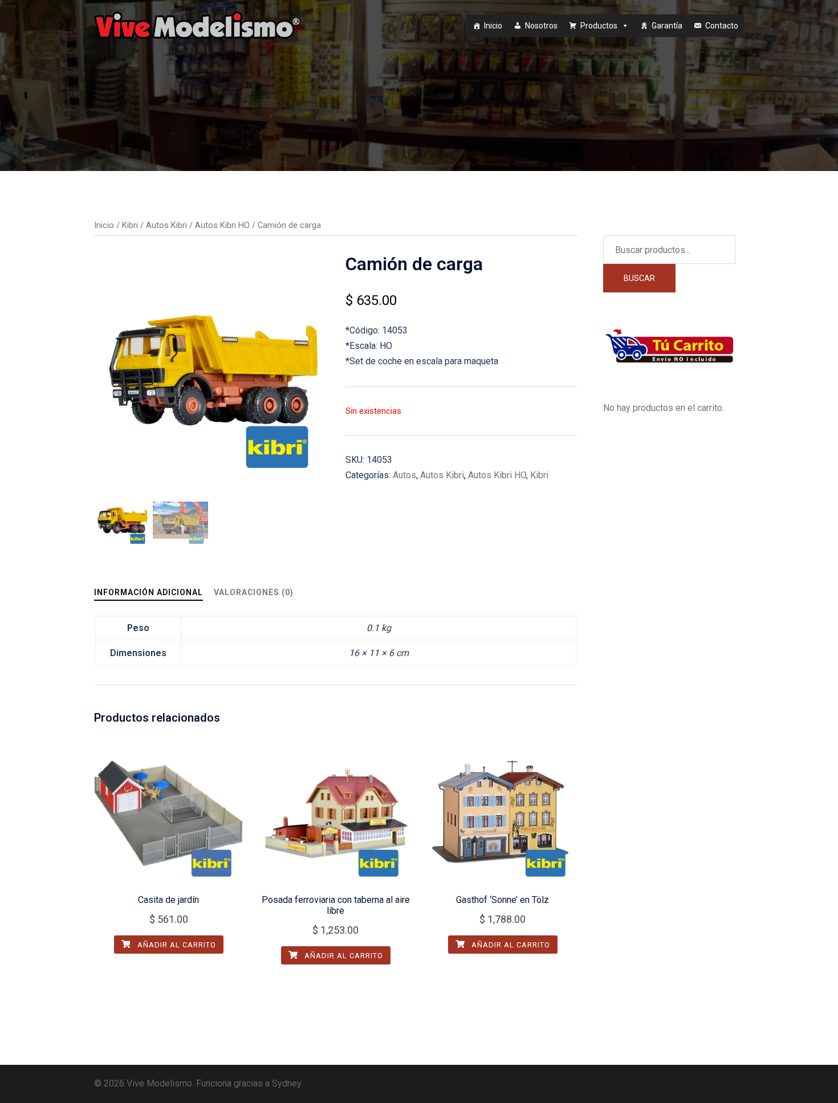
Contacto (721, 25)
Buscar (639, 278)
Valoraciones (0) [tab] (254, 592)
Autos (404, 475)
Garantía (667, 25)
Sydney (287, 1083)
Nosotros (541, 25)
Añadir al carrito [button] (175, 945)
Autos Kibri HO (222, 225)
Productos (598, 25)
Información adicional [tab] (148, 592)
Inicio (493, 25)
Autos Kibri (166, 225)
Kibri (130, 225)
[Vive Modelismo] (196, 24)
